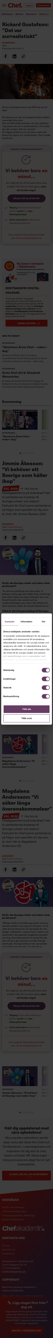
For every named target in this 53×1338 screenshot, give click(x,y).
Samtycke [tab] (9, 621)
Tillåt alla (26, 709)
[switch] (46, 679)
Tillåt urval (26, 718)
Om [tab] (43, 621)
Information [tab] (26, 621)
